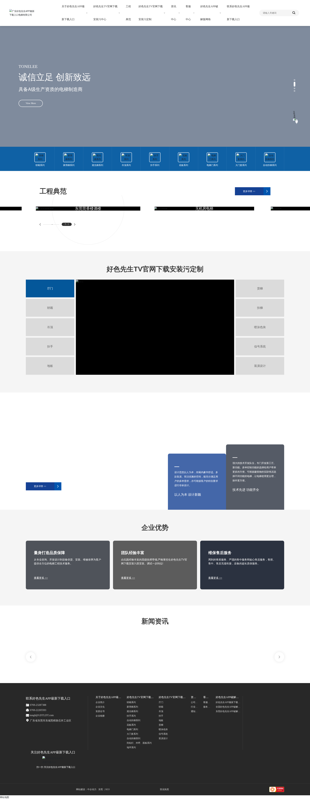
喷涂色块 (260, 327)
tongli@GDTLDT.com (42, 715)
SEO (107, 789)
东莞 (100, 789)
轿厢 (50, 307)
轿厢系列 (40, 165)
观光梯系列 (97, 165)
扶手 (50, 346)
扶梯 (260, 307)
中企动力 (91, 789)
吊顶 (50, 327)
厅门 (50, 288)
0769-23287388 (38, 705)
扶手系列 (154, 165)
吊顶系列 (126, 165)
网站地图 (4, 797)
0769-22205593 (38, 710)
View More (31, 108)
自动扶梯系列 (270, 165)
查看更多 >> (41, 577)
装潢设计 (260, 365)
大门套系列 (241, 165)
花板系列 (183, 165)
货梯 (260, 288)
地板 (50, 365)
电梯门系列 (212, 165)
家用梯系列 (68, 165)
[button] (294, 80)
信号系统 (260, 346)
